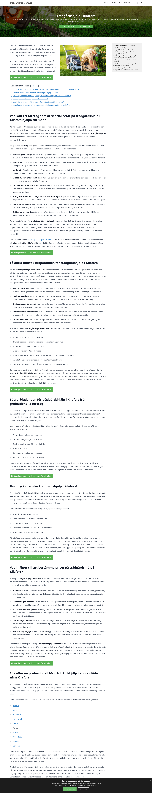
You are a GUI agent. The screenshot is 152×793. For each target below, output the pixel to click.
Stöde (15, 732)
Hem (106, 3)
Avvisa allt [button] (83, 789)
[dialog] (76, 785)
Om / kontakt (124, 3)
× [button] (150, 780)
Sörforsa (16, 746)
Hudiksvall (17, 719)
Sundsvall (17, 714)
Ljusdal (16, 710)
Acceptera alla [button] (70, 789)
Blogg (135, 3)
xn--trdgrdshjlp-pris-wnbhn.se (41, 239)
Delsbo (16, 723)
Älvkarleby (17, 737)
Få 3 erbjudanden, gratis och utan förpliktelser (76, 26)
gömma (35, 86)
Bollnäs (16, 705)
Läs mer (94, 785)
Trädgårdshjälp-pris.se (21, 2)
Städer (113, 3)
